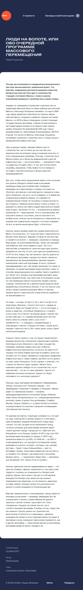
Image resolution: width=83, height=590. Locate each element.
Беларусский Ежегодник (59, 15)
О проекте (29, 15)
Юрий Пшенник (14, 59)
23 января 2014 (12, 551)
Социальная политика (15, 570)
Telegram (69, 582)
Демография (30, 570)
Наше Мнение (6, 16)
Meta (50, 582)
